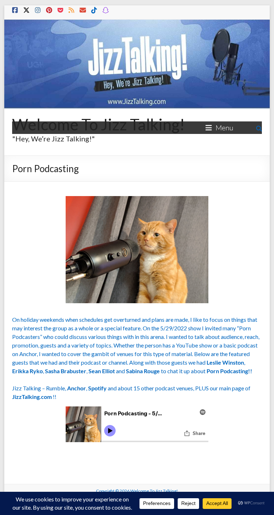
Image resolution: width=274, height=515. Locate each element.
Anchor (76, 388)
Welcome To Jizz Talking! (98, 124)
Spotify (97, 388)
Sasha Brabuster (65, 371)
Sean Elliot (101, 371)
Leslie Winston (225, 362)
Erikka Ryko (27, 371)
